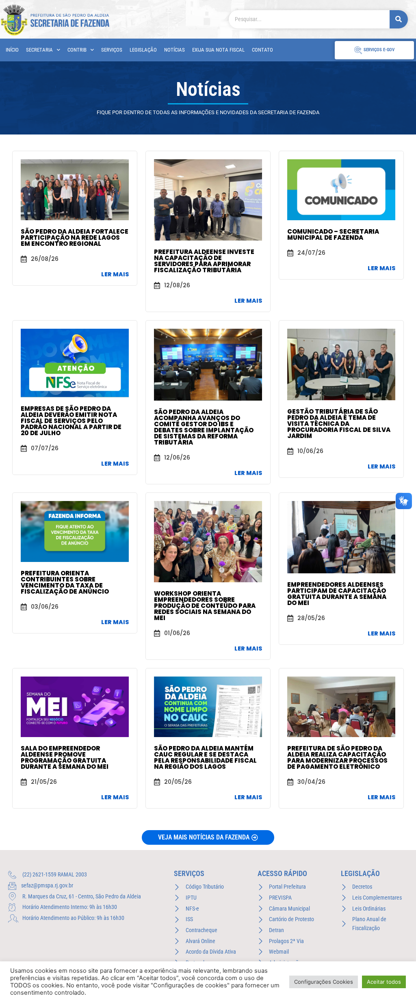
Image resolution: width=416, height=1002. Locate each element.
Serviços (111, 50)
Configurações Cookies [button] (323, 981)
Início (12, 50)
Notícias (174, 50)
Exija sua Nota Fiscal (218, 50)
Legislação (143, 50)
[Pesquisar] (399, 19)
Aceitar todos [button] (384, 981)
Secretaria (39, 50)
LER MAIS (115, 274)
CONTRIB (77, 50)
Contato (262, 50)
